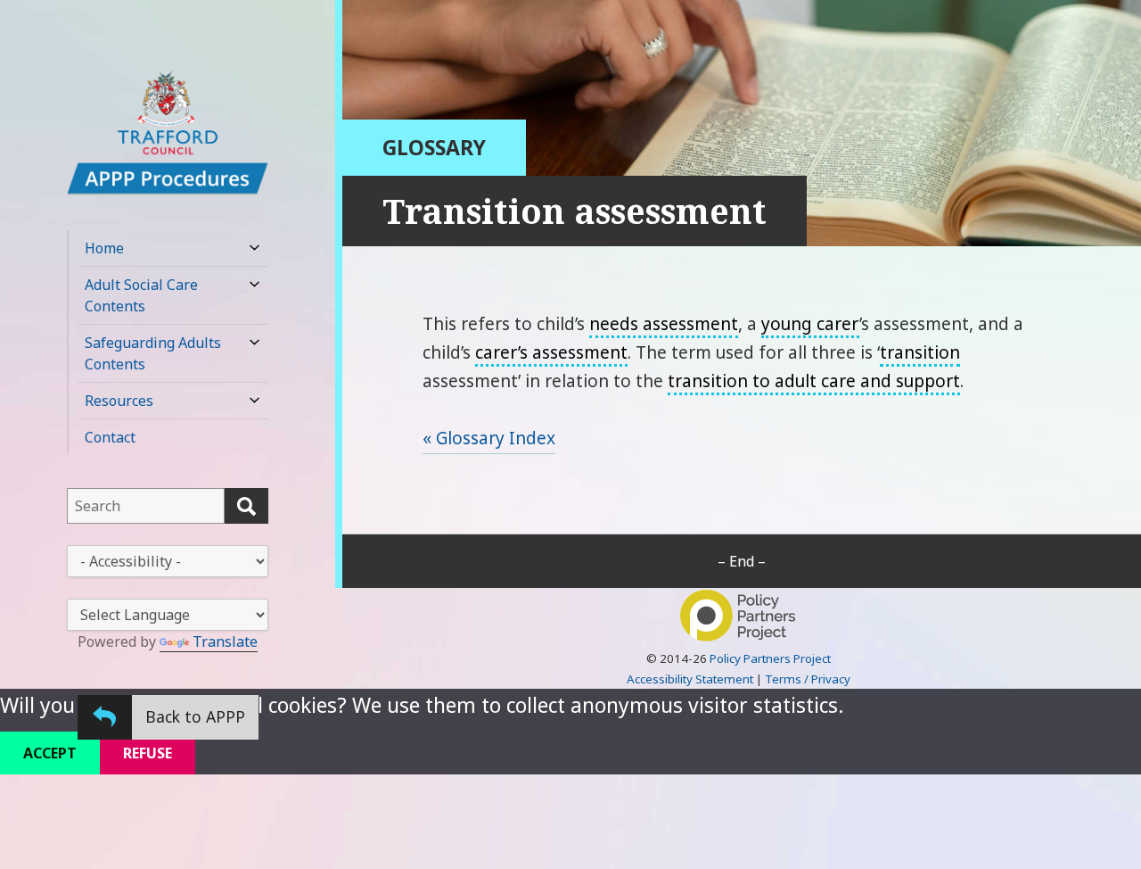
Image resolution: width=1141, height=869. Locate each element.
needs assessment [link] (663, 323)
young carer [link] (810, 323)
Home (104, 248)
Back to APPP (195, 716)
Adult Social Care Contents (141, 295)
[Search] (246, 506)
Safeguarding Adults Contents (153, 353)
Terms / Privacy (807, 679)
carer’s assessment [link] (551, 352)
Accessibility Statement (690, 679)
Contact (110, 437)
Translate (225, 641)
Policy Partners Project (770, 658)
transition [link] (920, 352)
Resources (119, 400)
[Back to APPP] (105, 717)
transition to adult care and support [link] (814, 381)
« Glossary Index (489, 438)
